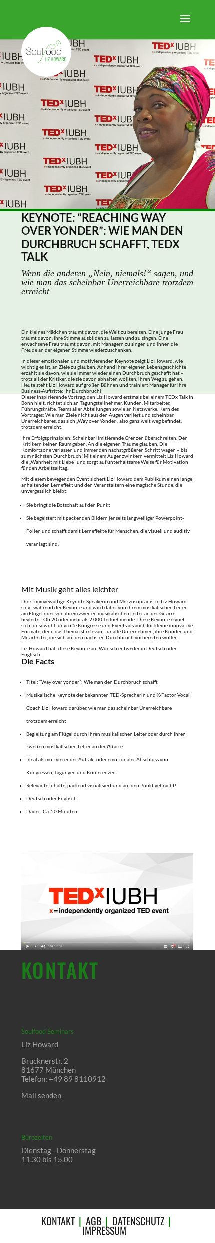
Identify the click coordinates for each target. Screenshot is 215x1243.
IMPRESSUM (104, 1230)
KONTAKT (58, 1220)
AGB (94, 1220)
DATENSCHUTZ (138, 1220)
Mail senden (42, 1095)
